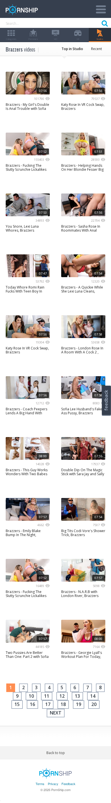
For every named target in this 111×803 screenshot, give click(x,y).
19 (78, 704)
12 (62, 696)
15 (17, 704)
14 (92, 696)
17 (47, 704)
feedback (106, 400)
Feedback (68, 783)
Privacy (53, 783)
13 (77, 696)
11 (46, 696)
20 (93, 704)
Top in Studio (72, 48)
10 (31, 696)
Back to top (55, 752)
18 (63, 704)
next (55, 713)
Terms (40, 783)
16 (32, 704)
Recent (96, 48)
